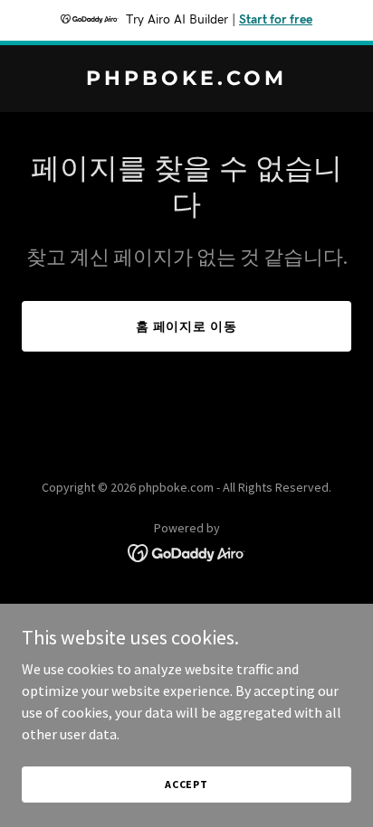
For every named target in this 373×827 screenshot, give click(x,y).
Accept (186, 784)
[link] (186, 79)
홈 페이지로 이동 (187, 326)
